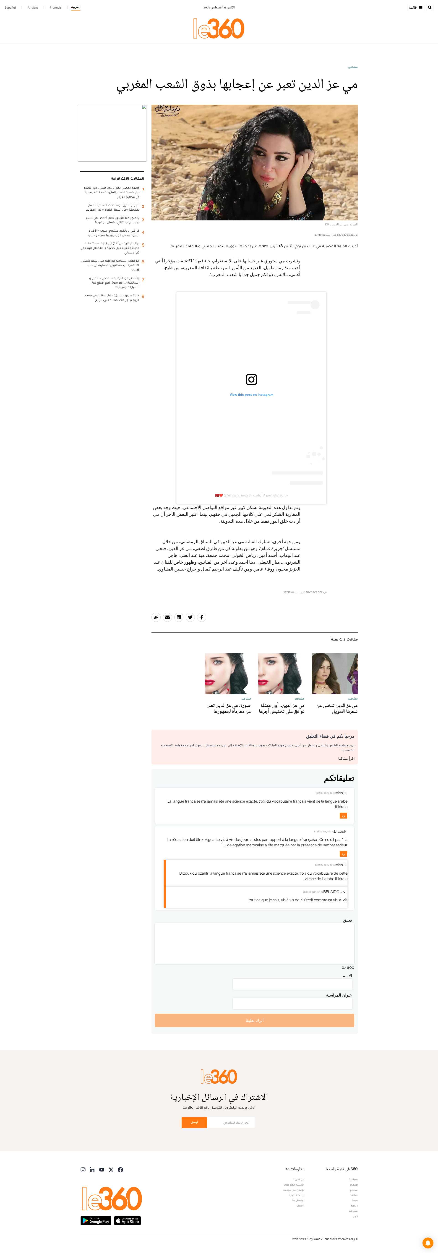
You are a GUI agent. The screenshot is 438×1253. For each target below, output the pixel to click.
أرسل (194, 1122)
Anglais (33, 7)
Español (10, 7)
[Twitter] (111, 1169)
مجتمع (354, 1189)
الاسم (347, 975)
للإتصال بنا (298, 1200)
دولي (355, 1216)
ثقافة (355, 1195)
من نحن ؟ (298, 1179)
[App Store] (127, 1220)
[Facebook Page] (120, 1169)
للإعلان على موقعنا (293, 1189)
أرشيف (300, 1205)
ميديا (355, 1200)
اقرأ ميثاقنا (346, 758)
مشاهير (353, 67)
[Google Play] (95, 1220)
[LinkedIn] (92, 1169)
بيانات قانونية (296, 1195)
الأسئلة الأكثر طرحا (294, 1184)
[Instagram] (83, 1169)
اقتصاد (354, 1184)
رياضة (354, 1205)
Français (56, 7)
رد (343, 815)
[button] (427, 1242)
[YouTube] (101, 1169)
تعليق (347, 920)
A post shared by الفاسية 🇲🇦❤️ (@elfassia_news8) (251, 495)
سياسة (353, 1179)
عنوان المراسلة (339, 995)
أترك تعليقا (255, 1020)
